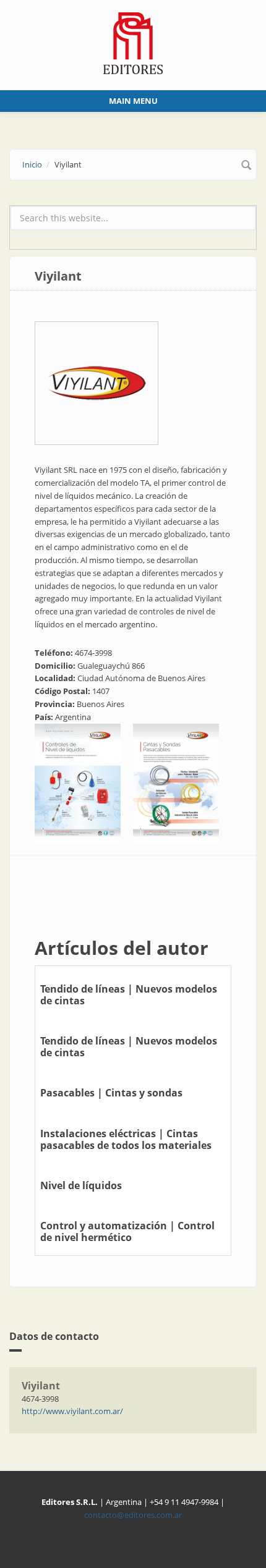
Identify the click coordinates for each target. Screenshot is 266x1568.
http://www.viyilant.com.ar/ (72, 1411)
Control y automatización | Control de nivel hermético (127, 1231)
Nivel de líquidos (81, 1185)
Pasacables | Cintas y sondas (111, 1093)
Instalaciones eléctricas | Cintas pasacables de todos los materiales (126, 1139)
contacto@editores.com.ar (133, 1514)
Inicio (32, 164)
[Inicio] (133, 42)
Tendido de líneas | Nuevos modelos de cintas (128, 994)
